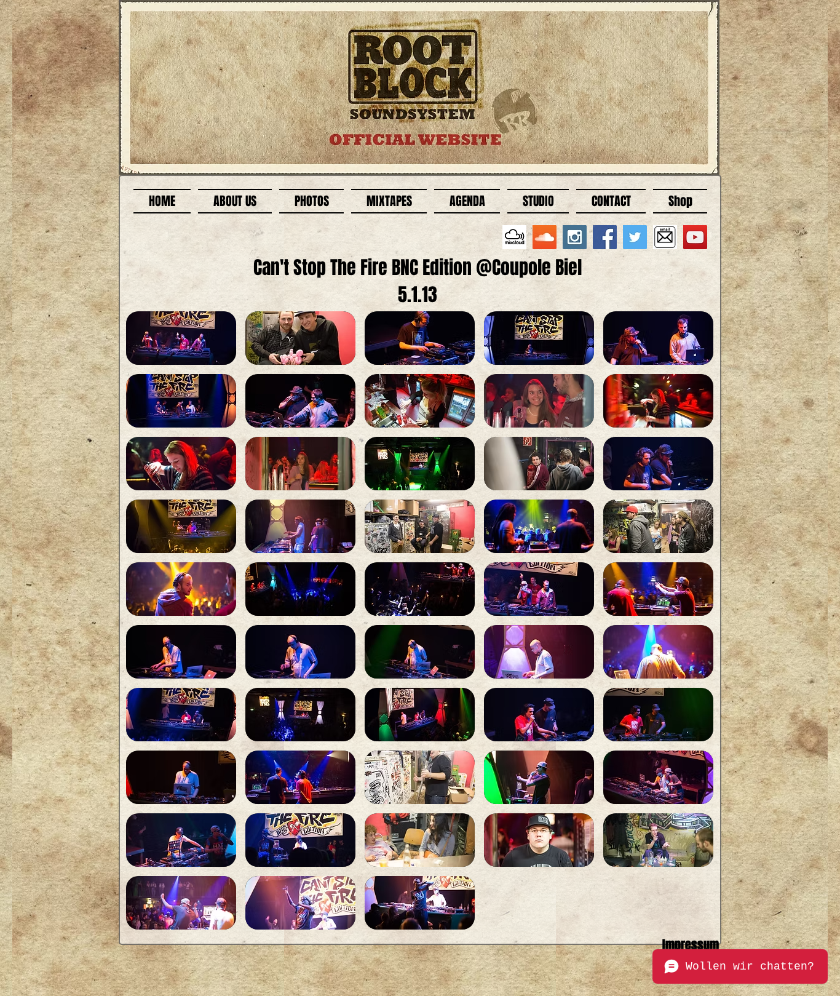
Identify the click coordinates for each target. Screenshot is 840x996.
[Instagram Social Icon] (575, 237)
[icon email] (665, 237)
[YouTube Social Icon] (695, 237)
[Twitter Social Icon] (635, 237)
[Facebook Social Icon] (605, 237)
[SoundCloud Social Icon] (545, 237)
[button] (181, 338)
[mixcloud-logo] (514, 237)
